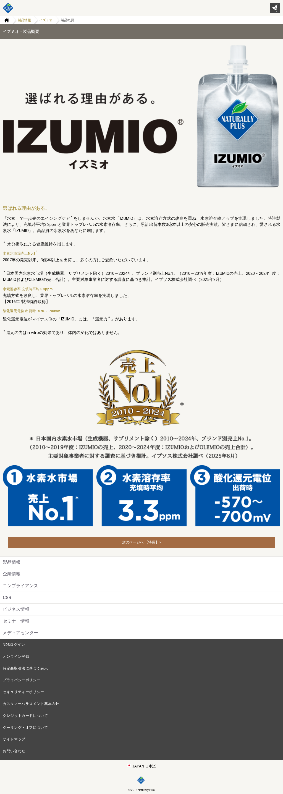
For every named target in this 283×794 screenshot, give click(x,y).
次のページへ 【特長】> (141, 542)
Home (4, 20)
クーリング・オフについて (25, 727)
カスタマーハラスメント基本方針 (31, 704)
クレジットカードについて (25, 716)
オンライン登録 (16, 656)
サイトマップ (14, 739)
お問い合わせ (14, 751)
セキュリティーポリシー (23, 692)
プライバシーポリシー (21, 680)
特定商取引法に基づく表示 (25, 668)
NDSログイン (14, 644)
